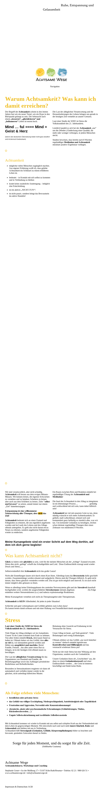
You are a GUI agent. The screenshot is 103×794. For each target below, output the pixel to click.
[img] (51, 33)
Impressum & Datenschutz (16, 787)
